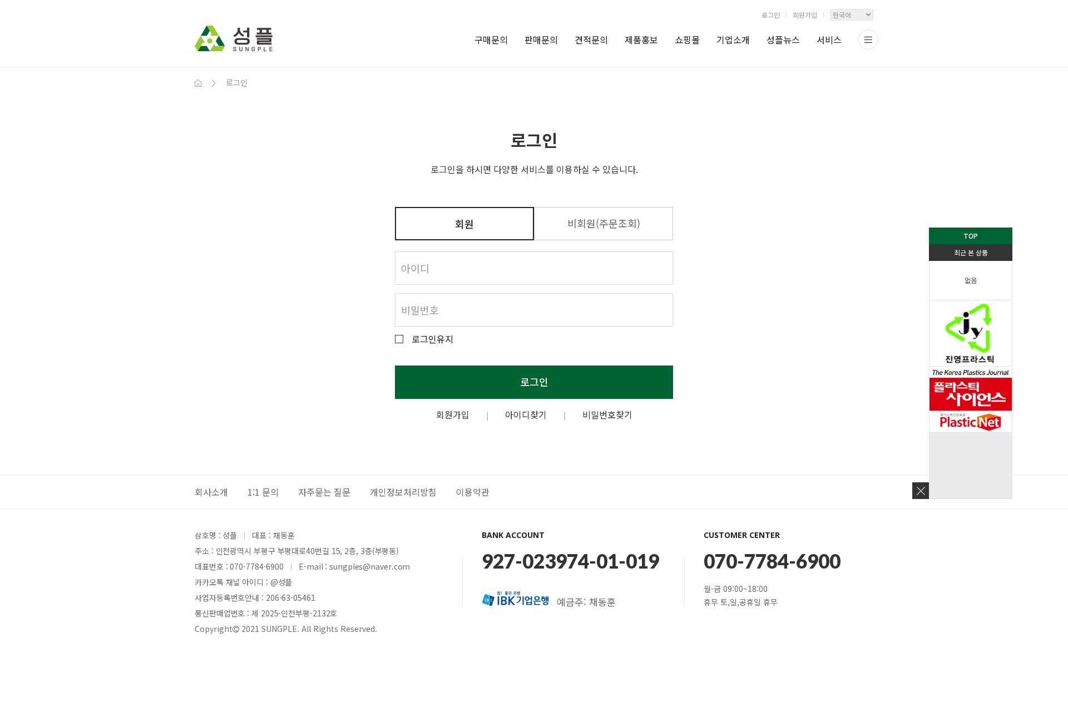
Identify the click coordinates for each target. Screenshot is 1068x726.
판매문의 (541, 39)
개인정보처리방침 (403, 491)
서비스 (829, 39)
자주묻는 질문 (324, 491)
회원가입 (805, 14)
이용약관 (473, 491)
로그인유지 (432, 339)
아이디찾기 (526, 414)
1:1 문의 (263, 491)
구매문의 (491, 39)
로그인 (771, 14)
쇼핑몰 (687, 39)
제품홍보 (641, 39)
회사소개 (211, 491)
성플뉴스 (783, 39)
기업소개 (733, 39)
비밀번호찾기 (607, 414)
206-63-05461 (290, 597)
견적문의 (591, 39)
